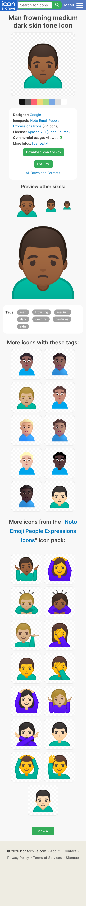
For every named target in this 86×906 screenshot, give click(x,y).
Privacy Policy (18, 858)
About (55, 851)
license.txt (40, 143)
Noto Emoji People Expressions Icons (43, 531)
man (23, 312)
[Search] (57, 5)
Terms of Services (47, 858)
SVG (40, 164)
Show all (43, 831)
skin (23, 326)
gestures (62, 319)
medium (62, 312)
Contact (70, 851)
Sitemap (72, 858)
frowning (41, 312)
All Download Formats (43, 173)
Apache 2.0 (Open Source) (49, 132)
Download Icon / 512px (43, 152)
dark (23, 319)
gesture (41, 319)
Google (35, 115)
